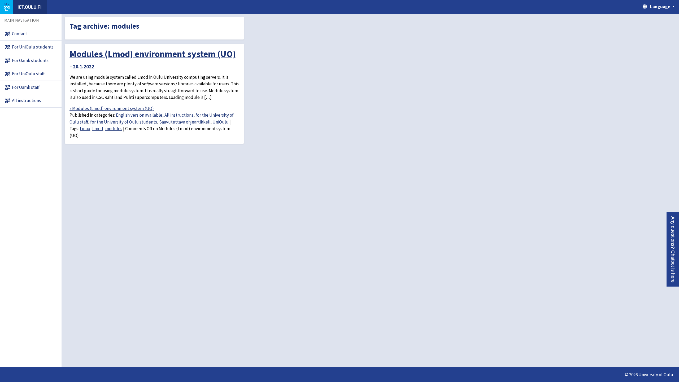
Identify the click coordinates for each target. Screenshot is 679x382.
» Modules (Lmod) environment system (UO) (111, 108)
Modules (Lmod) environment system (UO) (152, 53)
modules (113, 128)
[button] (673, 249)
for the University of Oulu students (123, 122)
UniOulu (220, 122)
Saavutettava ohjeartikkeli (184, 122)
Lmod (97, 128)
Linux (85, 128)
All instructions (178, 115)
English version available (139, 115)
